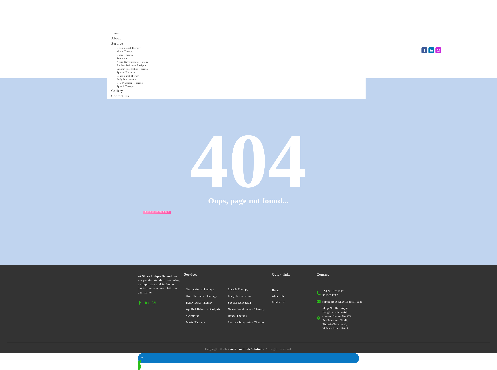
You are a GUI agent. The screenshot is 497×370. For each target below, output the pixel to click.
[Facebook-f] (424, 50)
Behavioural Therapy (128, 76)
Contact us (278, 302)
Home (116, 33)
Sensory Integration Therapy (132, 69)
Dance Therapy (125, 55)
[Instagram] (438, 50)
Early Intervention (127, 79)
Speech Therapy (238, 289)
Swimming (122, 58)
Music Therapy (125, 51)
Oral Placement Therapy (130, 83)
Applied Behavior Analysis (131, 65)
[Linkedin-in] (431, 50)
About (116, 38)
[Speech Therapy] (122, 22)
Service (117, 43)
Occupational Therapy (129, 48)
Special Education (126, 72)
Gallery (117, 91)
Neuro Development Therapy (132, 62)
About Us (278, 296)
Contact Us (120, 96)
